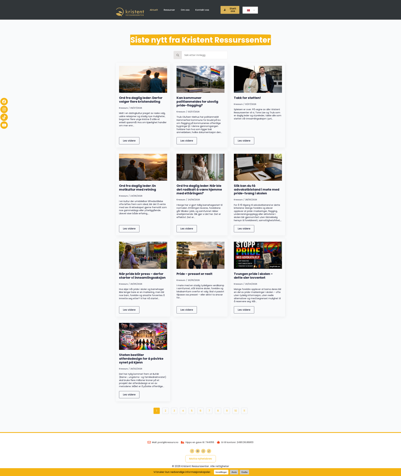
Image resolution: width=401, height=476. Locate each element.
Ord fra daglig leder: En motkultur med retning (137, 187)
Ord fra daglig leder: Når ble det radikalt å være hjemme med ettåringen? (199, 189)
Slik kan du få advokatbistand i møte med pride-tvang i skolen (256, 189)
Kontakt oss (202, 9)
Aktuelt (154, 9)
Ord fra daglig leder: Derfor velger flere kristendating (140, 99)
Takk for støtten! (247, 98)
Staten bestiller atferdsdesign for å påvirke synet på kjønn (141, 358)
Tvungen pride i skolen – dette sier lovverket (253, 275)
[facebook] (192, 451)
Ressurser (169, 9)
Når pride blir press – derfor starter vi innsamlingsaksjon (142, 275)
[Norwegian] (250, 10)
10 (235, 411)
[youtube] (197, 451)
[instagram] (203, 451)
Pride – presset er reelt (194, 274)
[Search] (178, 55)
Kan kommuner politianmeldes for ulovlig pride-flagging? (197, 101)
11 (244, 411)
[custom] (209, 451)
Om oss (185, 9)
